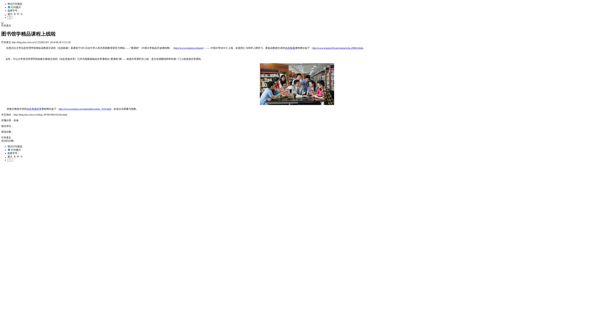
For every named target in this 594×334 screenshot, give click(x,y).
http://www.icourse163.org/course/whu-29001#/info (337, 48)
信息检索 (290, 48)
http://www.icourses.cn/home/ (188, 48)
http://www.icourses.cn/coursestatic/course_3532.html (85, 109)
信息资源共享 (34, 109)
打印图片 (16, 7)
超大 (10, 14)
